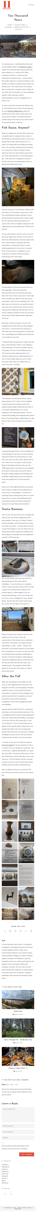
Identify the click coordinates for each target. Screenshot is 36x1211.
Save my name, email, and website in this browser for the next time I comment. (15, 1147)
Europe (4, 1169)
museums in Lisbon (25, 67)
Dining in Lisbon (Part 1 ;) (18, 1068)
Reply (16, 1084)
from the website (8, 745)
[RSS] (11, 1194)
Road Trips (18, 1011)
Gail (11, 25)
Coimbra (4, 1164)
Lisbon (23, 25)
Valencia (4, 1183)
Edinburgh (4, 1167)
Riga (3, 1181)
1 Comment (8, 27)
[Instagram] (5, 1194)
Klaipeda (4, 1171)
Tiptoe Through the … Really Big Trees (18, 1040)
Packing (4, 1176)
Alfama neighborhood (15, 111)
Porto (3, 1178)
